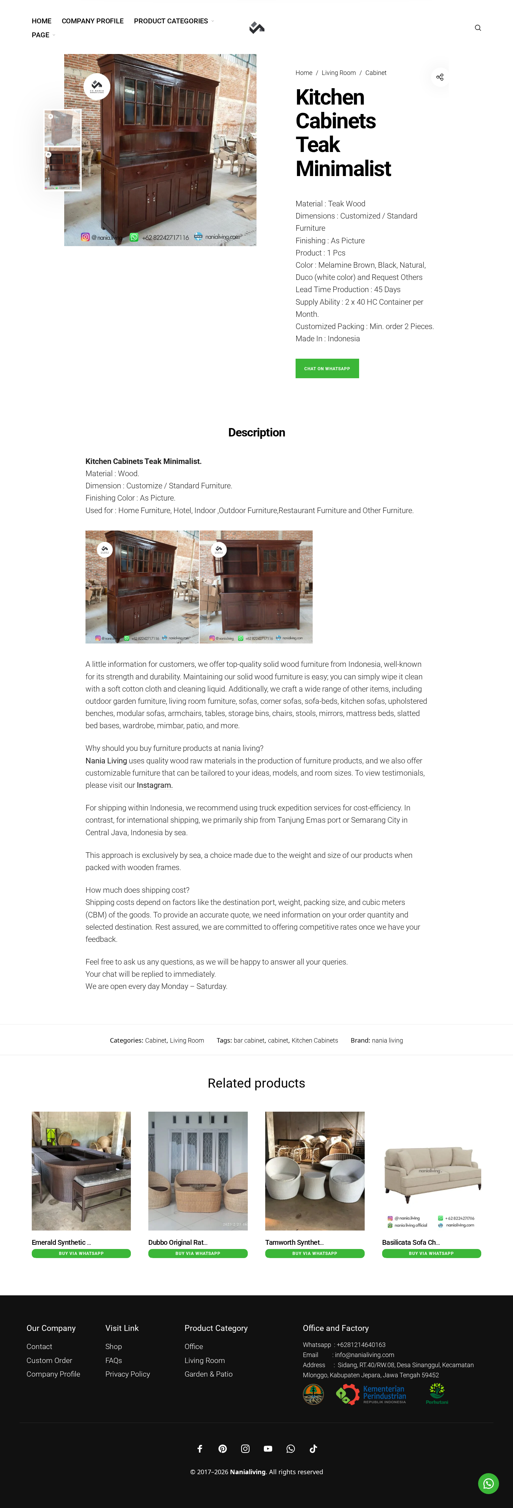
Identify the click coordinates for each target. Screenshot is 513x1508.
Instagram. (155, 785)
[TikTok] (313, 1449)
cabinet (278, 1040)
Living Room (339, 72)
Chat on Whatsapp (327, 368)
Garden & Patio (209, 1374)
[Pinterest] (222, 1449)
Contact (39, 1346)
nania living (387, 1040)
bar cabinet (249, 1040)
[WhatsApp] (291, 1449)
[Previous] (94, 150)
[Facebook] (200, 1449)
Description (256, 432)
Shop (113, 1346)
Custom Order (49, 1360)
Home (304, 72)
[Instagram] (245, 1449)
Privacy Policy (127, 1374)
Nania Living (106, 760)
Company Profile (53, 1374)
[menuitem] (47, 21)
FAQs (113, 1360)
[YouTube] (268, 1449)
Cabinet (376, 72)
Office (194, 1346)
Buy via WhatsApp (81, 1253)
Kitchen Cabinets (315, 1040)
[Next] (236, 150)
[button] (327, 368)
